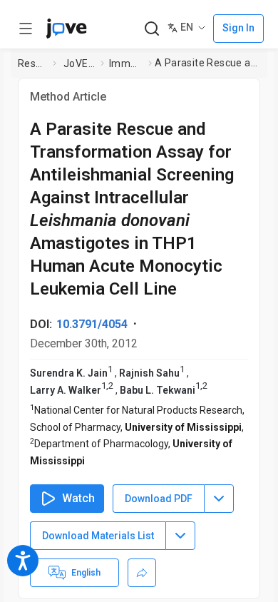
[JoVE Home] (66, 29)
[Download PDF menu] (219, 498)
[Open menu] (25, 28)
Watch (78, 498)
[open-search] (151, 29)
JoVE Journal (79, 63)
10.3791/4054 (92, 324)
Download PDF (158, 498)
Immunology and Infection (126, 63)
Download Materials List (98, 535)
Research (32, 63)
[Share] (142, 572)
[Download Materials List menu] (180, 535)
